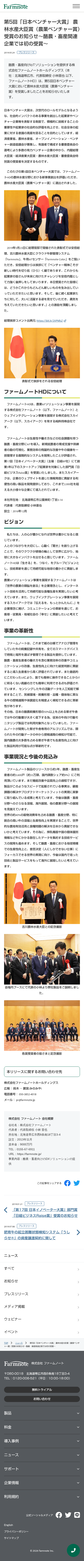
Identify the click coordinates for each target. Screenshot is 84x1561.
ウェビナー (12, 1319)
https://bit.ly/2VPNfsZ (50, 320)
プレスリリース (26, 52)
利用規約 (11, 1496)
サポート (11, 1469)
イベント (11, 1332)
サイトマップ (11, 1538)
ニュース (19, 1343)
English (8, 1525)
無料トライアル (42, 1389)
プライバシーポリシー (16, 1531)
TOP (6, 1343)
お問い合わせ (42, 1399)
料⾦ (7, 1427)
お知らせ (11, 1281)
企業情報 (11, 1483)
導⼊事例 (11, 1441)
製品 (7, 1413)
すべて (9, 1268)
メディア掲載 (14, 1306)
